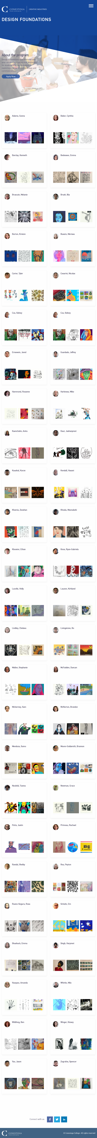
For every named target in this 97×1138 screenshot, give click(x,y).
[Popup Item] (11, 137)
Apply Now (10, 77)
